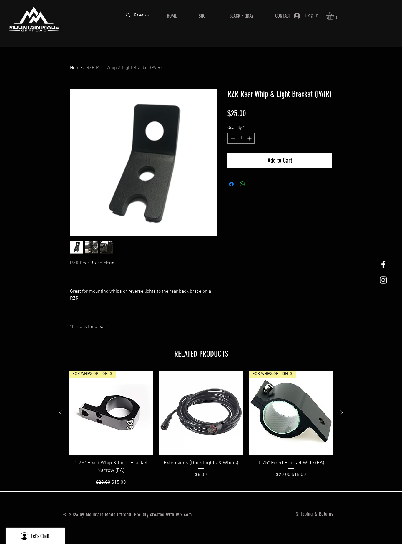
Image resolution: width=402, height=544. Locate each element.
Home (76, 68)
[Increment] (250, 138)
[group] (201, 428)
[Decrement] (232, 138)
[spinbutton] (241, 138)
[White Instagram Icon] (383, 280)
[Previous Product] (60, 412)
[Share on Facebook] (231, 184)
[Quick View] (201, 413)
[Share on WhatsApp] (242, 184)
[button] (334, 16)
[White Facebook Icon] (383, 264)
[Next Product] (341, 412)
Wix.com (184, 514)
